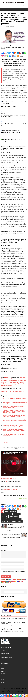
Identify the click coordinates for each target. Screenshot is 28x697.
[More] (18, 56)
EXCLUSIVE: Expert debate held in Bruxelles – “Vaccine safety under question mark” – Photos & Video (14, 430)
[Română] (9, 581)
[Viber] (13, 56)
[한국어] (5, 582)
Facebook (3, 677)
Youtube (3, 682)
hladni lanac (17, 514)
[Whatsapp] (25, 53)
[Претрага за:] (14, 592)
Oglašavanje (3, 671)
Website (3, 567)
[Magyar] (5, 581)
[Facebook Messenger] (10, 56)
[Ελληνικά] (10, 579)
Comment (3, 550)
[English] (2, 579)
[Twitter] (7, 53)
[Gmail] (5, 56)
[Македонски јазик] (2, 581)
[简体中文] (16, 579)
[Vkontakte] (13, 53)
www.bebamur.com (5, 650)
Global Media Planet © (11, 693)
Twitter (2, 685)
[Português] (21, 579)
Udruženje (13, 378)
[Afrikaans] (17, 581)
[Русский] (12, 579)
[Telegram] (10, 53)
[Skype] (15, 56)
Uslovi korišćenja (4, 663)
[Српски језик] (24, 579)
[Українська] (16, 581)
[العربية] (10, 581)
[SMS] (8, 56)
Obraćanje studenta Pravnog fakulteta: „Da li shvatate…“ (13, 631)
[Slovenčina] (9, 582)
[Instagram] (2, 56)
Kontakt (2, 668)
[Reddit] (15, 53)
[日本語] (4, 582)
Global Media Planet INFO (10, 489)
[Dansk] (21, 581)
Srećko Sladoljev (6, 521)
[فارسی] (7, 582)
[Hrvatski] (22, 579)
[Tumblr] (23, 53)
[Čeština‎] (19, 581)
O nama (2, 665)
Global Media (11, 26)
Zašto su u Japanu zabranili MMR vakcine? (12, 422)
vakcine (20, 521)
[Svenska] (9, 579)
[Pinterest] (20, 53)
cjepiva (6, 511)
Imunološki (4, 516)
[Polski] (12, 581)
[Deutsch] (7, 579)
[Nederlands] (7, 581)
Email (2, 564)
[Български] (4, 581)
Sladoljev (18, 519)
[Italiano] (4, 579)
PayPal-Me (11, 483)
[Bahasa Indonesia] (26, 581)
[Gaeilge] (2, 582)
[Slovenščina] (26, 579)
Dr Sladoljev (13, 511)
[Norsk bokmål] (14, 581)
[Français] (5, 579)
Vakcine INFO (7, 377)
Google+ (3, 679)
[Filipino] (22, 581)
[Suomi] (24, 581)
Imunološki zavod (14, 516)
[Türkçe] (14, 579)
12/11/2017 (4, 26)
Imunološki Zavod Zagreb (8, 519)
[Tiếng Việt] (10, 582)
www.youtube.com (5, 653)
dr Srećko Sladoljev (6, 514)
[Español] (19, 579)
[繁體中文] (17, 579)
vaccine (14, 521)
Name (2, 560)
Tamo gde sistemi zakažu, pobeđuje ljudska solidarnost (13, 625)
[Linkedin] (18, 53)
